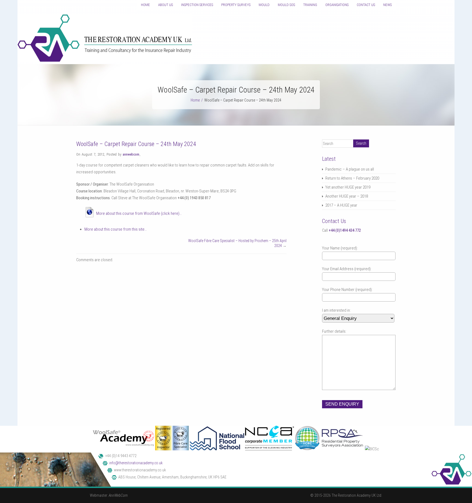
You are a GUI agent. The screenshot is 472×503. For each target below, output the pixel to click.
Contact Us (366, 5)
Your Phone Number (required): (347, 289)
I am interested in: (336, 310)
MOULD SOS (286, 5)
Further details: (334, 331)
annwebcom (131, 154)
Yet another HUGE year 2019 (347, 187)
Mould (264, 5)
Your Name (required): (340, 248)
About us (165, 5)
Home (145, 5)
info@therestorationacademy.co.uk (136, 463)
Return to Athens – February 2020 (352, 178)
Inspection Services (197, 5)
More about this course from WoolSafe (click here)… (139, 213)
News (387, 5)
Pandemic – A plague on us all (349, 169)
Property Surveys (235, 5)
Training (310, 5)
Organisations (337, 5)
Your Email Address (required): (346, 268)
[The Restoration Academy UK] (104, 60)
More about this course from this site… (115, 229)
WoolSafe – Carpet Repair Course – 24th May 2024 (136, 144)
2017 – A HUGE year (341, 205)
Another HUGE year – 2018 (346, 196)
